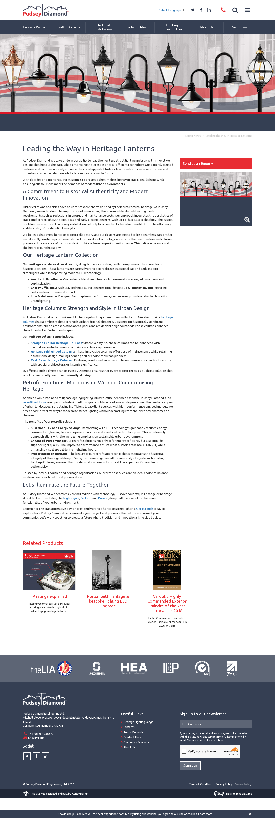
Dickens (86, 498)
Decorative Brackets (136, 742)
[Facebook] (201, 10)
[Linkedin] (209, 10)
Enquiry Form (36, 737)
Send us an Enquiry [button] (198, 163)
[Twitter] (193, 10)
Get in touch (144, 508)
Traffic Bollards (133, 732)
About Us (129, 747)
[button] (235, 10)
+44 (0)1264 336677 (41, 733)
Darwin (103, 498)
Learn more (205, 814)
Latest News (193, 135)
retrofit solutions (35, 402)
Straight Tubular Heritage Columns (56, 343)
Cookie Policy (243, 784)
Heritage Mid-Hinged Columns (52, 351)
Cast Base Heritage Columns (52, 360)
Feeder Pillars (132, 737)
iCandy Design (80, 793)
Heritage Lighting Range (138, 722)
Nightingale (71, 498)
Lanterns (129, 727)
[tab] (216, 163)
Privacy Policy (224, 784)
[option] (137, 82)
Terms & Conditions (201, 784)
